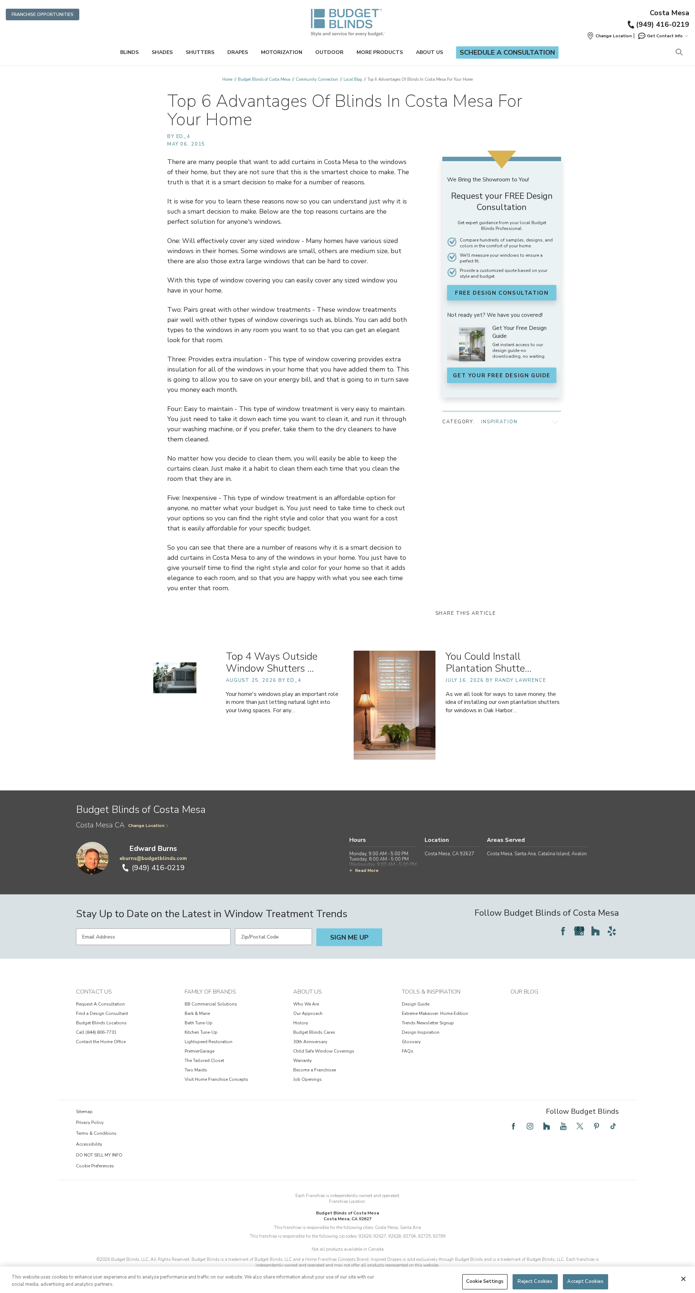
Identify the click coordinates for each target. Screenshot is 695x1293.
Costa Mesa (669, 13)
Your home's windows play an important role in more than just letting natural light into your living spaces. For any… (282, 702)
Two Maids (196, 1070)
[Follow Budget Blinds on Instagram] (530, 1126)
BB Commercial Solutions (211, 1004)
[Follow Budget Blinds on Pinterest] (596, 1126)
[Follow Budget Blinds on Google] (579, 931)
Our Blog (524, 992)
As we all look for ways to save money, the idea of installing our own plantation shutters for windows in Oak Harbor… (503, 702)
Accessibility (89, 1144)
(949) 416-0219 (662, 24)
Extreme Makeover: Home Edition (435, 1013)
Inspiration (499, 422)
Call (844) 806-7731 (96, 1032)
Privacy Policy (90, 1122)
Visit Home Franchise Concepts (216, 1079)
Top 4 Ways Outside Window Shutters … (271, 662)
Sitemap (84, 1111)
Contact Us (94, 992)
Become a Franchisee (314, 1070)
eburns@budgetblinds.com (153, 858)
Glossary (411, 1042)
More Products (380, 52)
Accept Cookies (585, 1281)
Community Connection (317, 79)
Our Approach (308, 1013)
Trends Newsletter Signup (428, 1023)
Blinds (129, 52)
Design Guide (415, 1004)
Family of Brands (210, 992)
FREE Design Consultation (501, 293)
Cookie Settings (485, 1281)
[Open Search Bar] (679, 53)
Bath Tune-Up (198, 1023)
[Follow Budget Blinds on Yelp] (612, 931)
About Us (429, 52)
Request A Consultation (100, 1004)
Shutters (200, 52)
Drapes (237, 52)
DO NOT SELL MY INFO (99, 1155)
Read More (367, 870)
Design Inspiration (420, 1032)
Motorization (281, 52)
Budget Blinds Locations (101, 1023)
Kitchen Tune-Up (201, 1032)
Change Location (146, 825)
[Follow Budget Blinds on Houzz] (595, 931)
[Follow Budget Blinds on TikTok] (613, 1126)
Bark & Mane (197, 1013)
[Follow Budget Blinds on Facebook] (563, 931)
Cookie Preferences (95, 1166)
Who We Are (306, 1004)
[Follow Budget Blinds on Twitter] (580, 1126)
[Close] (683, 1279)
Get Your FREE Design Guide (502, 375)
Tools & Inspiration (431, 992)
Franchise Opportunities (42, 14)
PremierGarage (199, 1051)
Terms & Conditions (96, 1133)
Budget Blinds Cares (314, 1032)
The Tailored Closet (204, 1060)
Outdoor (329, 52)
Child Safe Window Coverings (323, 1051)
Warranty (302, 1060)
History (300, 1023)
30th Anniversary (310, 1042)
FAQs (407, 1051)
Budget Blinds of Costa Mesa (264, 79)
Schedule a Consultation (507, 52)
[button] (609, 35)
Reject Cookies (535, 1281)
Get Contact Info (665, 36)
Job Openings (307, 1079)
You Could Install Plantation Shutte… (488, 662)
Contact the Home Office (101, 1042)
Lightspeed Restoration (208, 1042)
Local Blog (353, 79)
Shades (162, 52)
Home (227, 79)
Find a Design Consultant (102, 1013)
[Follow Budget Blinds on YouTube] (563, 1126)
